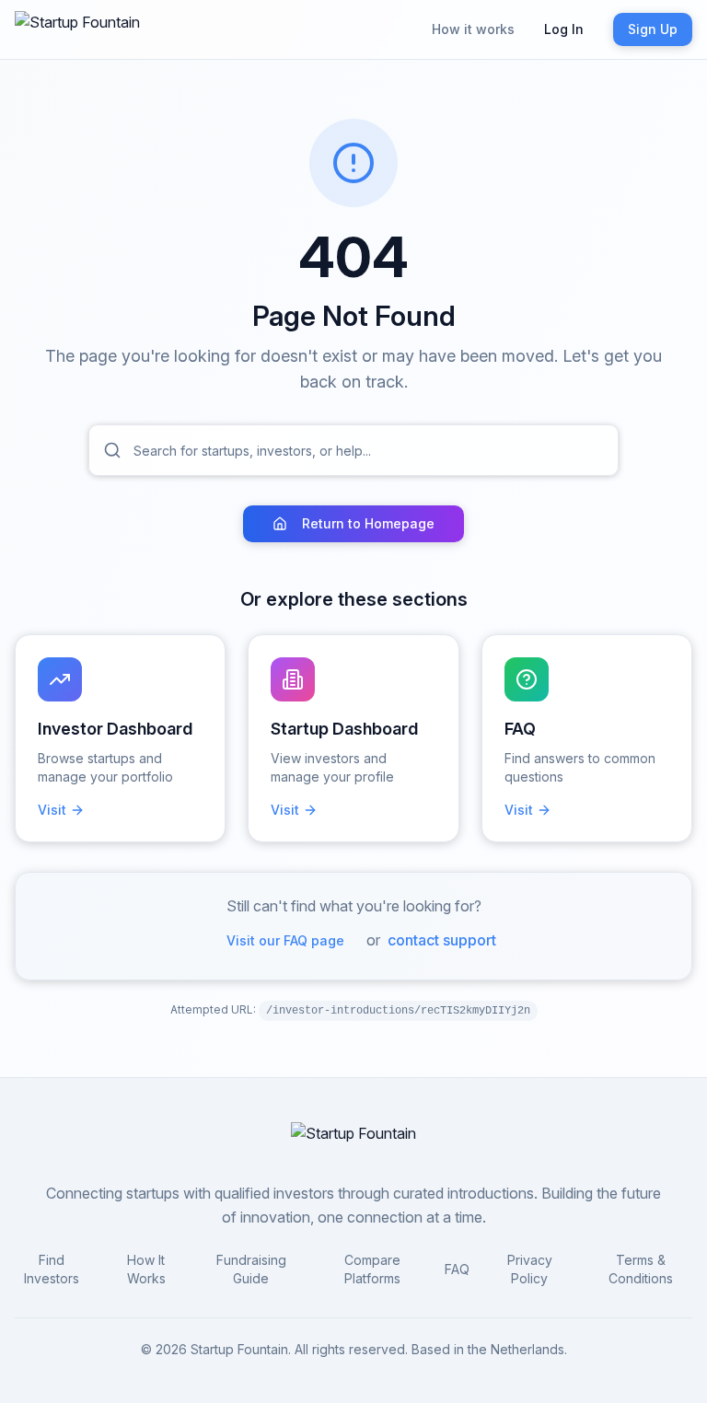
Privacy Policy (529, 1269)
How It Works (146, 1269)
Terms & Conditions (640, 1269)
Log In (564, 29)
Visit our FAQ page (285, 940)
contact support (442, 940)
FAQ (457, 1269)
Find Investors (51, 1269)
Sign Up (653, 29)
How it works (473, 29)
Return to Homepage (368, 523)
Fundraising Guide (251, 1269)
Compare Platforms (372, 1269)
